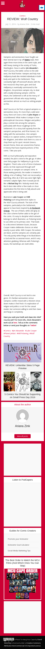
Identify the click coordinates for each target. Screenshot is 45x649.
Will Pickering (23, 333)
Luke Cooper (31, 330)
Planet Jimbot (10, 333)
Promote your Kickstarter (18, 539)
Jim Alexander (18, 330)
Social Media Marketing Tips (19, 550)
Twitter (33, 325)
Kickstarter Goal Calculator (18, 545)
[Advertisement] (22, 270)
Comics (23, 16)
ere (15, 322)
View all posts (22, 436)
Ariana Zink (24, 24)
